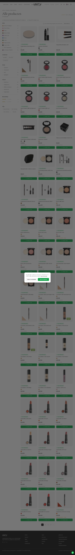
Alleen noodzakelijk (31, 279)
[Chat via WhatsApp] (72, 552)
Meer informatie (44, 276)
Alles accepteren (43, 279)
